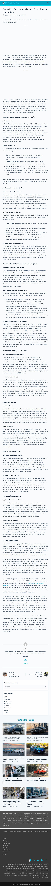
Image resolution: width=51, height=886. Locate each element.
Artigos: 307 (25, 663)
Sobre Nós (6, 831)
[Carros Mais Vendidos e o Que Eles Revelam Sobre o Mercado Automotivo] (37, 749)
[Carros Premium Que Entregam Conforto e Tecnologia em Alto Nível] (37, 729)
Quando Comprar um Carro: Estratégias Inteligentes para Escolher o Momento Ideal (13, 780)
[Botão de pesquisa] (45, 686)
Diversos (6, 712)
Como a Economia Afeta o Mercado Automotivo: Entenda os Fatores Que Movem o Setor (12, 803)
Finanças (7, 699)
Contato (24, 831)
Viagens (6, 710)
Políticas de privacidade (15, 831)
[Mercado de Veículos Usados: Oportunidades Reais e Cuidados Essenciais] (37, 793)
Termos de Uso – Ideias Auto (41, 831)
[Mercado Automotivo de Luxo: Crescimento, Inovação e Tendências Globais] (37, 770)
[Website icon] (25, 660)
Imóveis (6, 706)
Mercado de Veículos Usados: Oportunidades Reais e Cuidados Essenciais (35, 803)
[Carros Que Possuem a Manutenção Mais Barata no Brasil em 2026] (14, 749)
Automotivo (23, 15)
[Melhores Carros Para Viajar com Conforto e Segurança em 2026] (14, 729)
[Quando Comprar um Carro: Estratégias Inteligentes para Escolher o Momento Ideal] (14, 770)
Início (5, 697)
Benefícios (7, 703)
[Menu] (47, 2)
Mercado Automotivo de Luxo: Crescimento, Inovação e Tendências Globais (36, 780)
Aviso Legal (30, 831)
